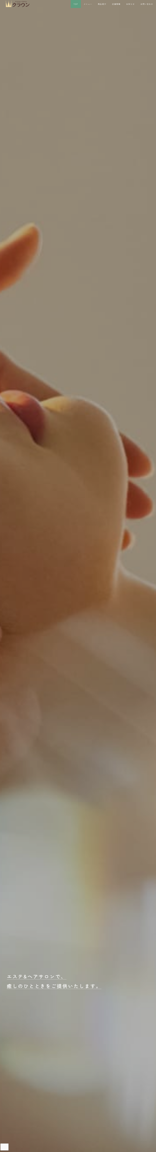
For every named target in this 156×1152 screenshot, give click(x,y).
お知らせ (130, 4)
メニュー (88, 4)
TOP (76, 4)
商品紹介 (102, 4)
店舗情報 (116, 4)
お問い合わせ (146, 4)
